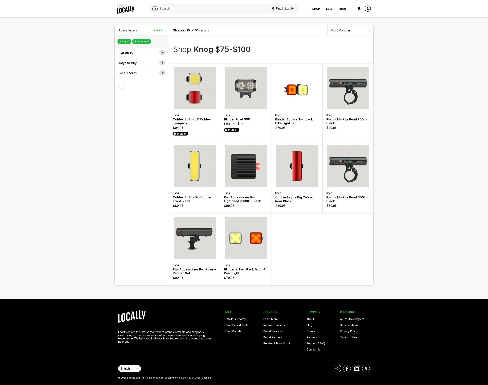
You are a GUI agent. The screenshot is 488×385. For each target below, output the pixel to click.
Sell (329, 8)
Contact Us (313, 349)
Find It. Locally (284, 8)
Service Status (349, 325)
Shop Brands (233, 331)
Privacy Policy (349, 331)
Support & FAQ (316, 343)
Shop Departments (236, 325)
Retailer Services (274, 325)
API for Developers (352, 319)
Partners (312, 337)
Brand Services (273, 331)
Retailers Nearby (235, 319)
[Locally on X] (366, 368)
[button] (142, 53)
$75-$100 (140, 41)
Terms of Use (348, 337)
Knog (123, 41)
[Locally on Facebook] (347, 368)
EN (359, 8)
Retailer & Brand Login (277, 343)
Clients (311, 331)
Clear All (158, 30)
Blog (309, 325)
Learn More (270, 319)
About (343, 8)
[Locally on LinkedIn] (356, 368)
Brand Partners (272, 337)
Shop (316, 8)
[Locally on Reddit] (337, 368)
